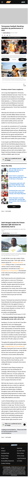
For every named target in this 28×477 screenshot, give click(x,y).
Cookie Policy (4, 458)
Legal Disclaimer (21, 458)
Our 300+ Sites (21, 450)
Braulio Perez (6, 233)
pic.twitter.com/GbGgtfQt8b (8, 312)
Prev (5, 59)
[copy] (10, 35)
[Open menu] (2, 2)
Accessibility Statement (7, 461)
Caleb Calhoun (6, 32)
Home (2, 211)
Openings (19, 448)
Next (22, 59)
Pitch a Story (20, 453)
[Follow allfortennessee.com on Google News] (25, 159)
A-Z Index (19, 461)
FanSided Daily (5, 453)
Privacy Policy (4, 456)
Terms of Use (20, 456)
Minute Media (8, 466)
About (2, 448)
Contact (3, 450)
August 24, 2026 (21, 314)
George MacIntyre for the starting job (14, 346)
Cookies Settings (5, 463)
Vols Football (8, 211)
